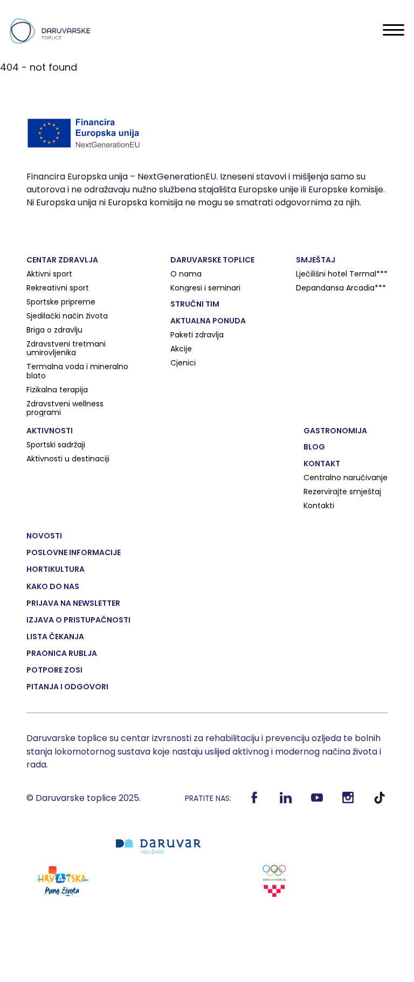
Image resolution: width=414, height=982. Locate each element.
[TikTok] (379, 801)
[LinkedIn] (285, 801)
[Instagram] (348, 801)
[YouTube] (316, 801)
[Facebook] (254, 801)
